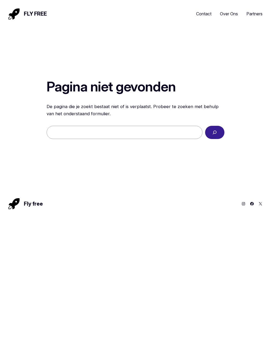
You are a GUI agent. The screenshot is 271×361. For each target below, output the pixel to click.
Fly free (35, 14)
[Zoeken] (214, 132)
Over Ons (229, 13)
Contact (203, 13)
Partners (254, 13)
